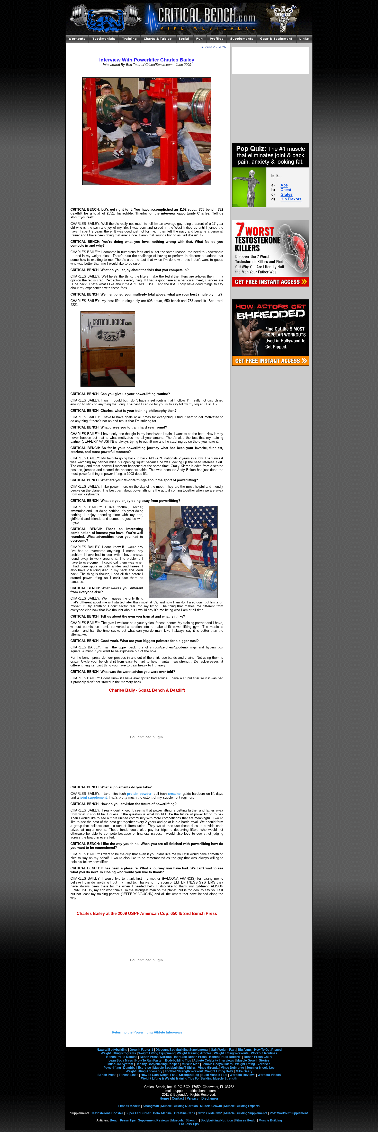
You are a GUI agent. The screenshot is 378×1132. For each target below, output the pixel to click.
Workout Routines (264, 1053)
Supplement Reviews (153, 1120)
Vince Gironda (208, 1067)
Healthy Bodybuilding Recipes (157, 1064)
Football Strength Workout (184, 1071)
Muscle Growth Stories (252, 1060)
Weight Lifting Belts (219, 1071)
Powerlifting (112, 1067)
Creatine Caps (184, 1113)
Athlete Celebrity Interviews (213, 1060)
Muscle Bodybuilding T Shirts (174, 1067)
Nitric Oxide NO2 (209, 1113)
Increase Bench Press (190, 1057)
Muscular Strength (184, 1120)
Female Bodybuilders (217, 1064)
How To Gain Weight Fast (159, 1075)
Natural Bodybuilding (112, 1049)
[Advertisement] (147, 72)
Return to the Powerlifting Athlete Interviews (147, 1032)
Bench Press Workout (156, 1057)
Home (164, 1098)
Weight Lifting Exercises (253, 1064)
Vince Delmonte (232, 1067)
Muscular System (120, 1064)
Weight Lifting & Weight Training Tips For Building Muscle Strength (189, 1078)
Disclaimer (209, 1098)
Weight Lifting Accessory (144, 1071)
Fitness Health (245, 1120)
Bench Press (106, 1075)
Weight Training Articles (194, 1053)
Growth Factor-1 (141, 1049)
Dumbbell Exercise (137, 1067)
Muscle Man (190, 1064)
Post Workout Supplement (289, 1113)
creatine (174, 794)
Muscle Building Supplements (245, 1113)
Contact (178, 1098)
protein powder (139, 794)
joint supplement (93, 797)
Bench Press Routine (121, 1057)
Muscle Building (270, 1120)
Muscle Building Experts (242, 1106)
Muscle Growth (211, 1106)
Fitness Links (128, 1075)
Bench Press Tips (123, 1120)
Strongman (151, 1106)
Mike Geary (244, 1071)
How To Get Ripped (268, 1049)
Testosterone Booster (107, 1113)
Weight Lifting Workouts (231, 1053)
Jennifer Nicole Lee (260, 1067)
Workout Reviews (242, 1075)
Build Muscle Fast (214, 1075)
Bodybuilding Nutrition (217, 1120)
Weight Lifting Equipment (156, 1053)
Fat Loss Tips (189, 1124)
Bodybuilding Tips (178, 1060)
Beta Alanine (162, 1113)
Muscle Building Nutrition (179, 1106)
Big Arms (245, 1049)
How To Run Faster (149, 1060)
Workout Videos (269, 1075)
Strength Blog (189, 1075)
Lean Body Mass (121, 1060)
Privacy (193, 1098)
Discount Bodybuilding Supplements (182, 1049)
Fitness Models (129, 1106)
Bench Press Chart (258, 1057)
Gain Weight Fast (223, 1049)
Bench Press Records (225, 1057)
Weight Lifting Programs (118, 1053)
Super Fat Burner (138, 1113)
